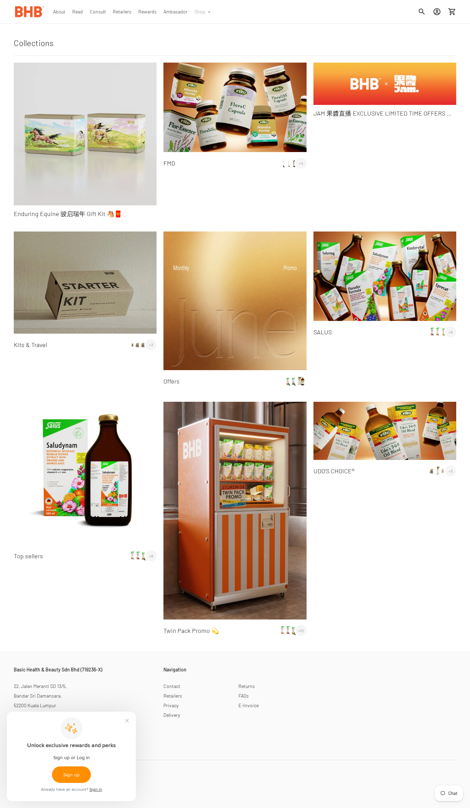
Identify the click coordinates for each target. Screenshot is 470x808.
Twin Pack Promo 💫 (191, 630)
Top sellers (28, 556)
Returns (246, 686)
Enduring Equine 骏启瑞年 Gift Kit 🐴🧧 (68, 213)
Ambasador (175, 11)
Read (77, 11)
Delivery (171, 715)
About (59, 11)
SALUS (322, 332)
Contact (171, 686)
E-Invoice (248, 705)
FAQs (243, 696)
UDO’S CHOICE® (333, 471)
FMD (169, 163)
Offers (171, 381)
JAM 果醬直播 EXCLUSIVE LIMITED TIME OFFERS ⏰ (383, 113)
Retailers (122, 11)
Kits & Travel (30, 344)
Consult (98, 11)
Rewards (147, 11)
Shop (199, 11)
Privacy (171, 705)
